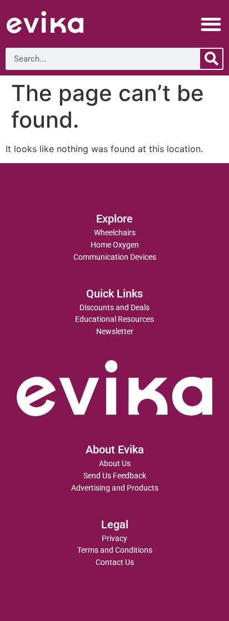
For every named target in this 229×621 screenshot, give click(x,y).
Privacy (114, 538)
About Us (115, 463)
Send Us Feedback (114, 476)
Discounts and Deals (114, 307)
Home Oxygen (115, 245)
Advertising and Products (114, 488)
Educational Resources (114, 319)
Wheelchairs (115, 233)
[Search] (211, 59)
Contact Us (115, 562)
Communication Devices (114, 257)
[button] (211, 24)
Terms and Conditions (114, 550)
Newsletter (114, 331)
